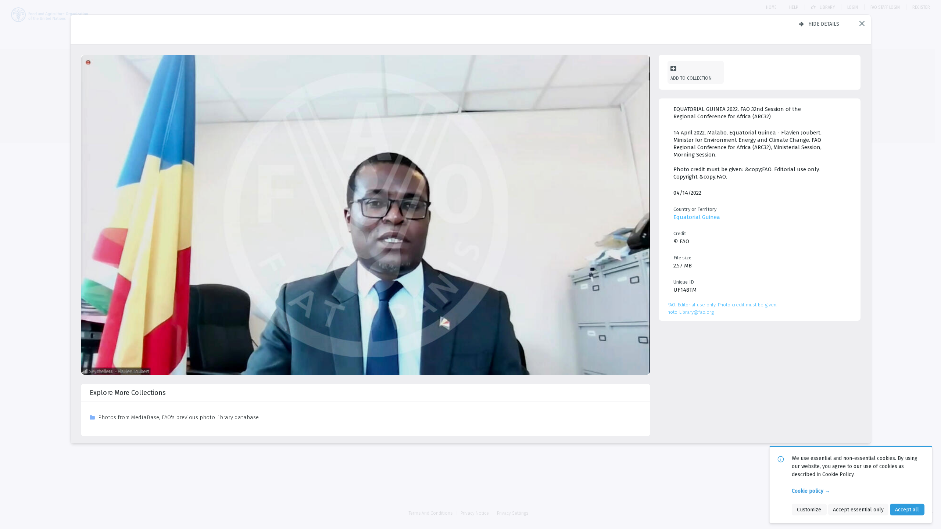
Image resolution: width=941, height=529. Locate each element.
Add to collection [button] (691, 78)
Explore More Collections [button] (128, 393)
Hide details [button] (824, 24)
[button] (862, 23)
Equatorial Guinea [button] (696, 217)
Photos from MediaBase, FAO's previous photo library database (178, 417)
